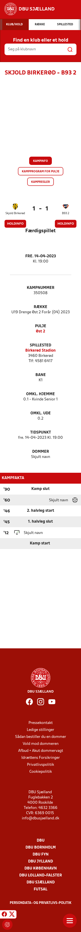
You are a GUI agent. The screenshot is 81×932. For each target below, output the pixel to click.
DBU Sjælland (41, 882)
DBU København (40, 868)
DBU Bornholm (40, 847)
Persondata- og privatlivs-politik (40, 903)
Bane (40, 375)
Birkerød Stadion (40, 350)
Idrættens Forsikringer (40, 758)
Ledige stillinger (40, 730)
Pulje (40, 326)
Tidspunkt (40, 432)
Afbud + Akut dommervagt (40, 751)
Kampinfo (40, 161)
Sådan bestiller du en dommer (40, 737)
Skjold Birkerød (15, 213)
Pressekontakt (41, 723)
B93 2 (65, 213)
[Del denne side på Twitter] (12, 915)
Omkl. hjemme (40, 394)
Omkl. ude (40, 413)
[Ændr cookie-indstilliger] (7, 924)
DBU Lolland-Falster (40, 875)
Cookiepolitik (40, 772)
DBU (40, 840)
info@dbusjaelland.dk (40, 818)
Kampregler (40, 182)
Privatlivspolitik (40, 765)
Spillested (40, 345)
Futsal (40, 889)
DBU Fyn (41, 854)
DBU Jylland (40, 861)
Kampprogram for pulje (40, 171)
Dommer (40, 452)
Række (40, 307)
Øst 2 (40, 331)
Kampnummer (40, 288)
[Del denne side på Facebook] (4, 915)
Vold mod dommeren (41, 744)
